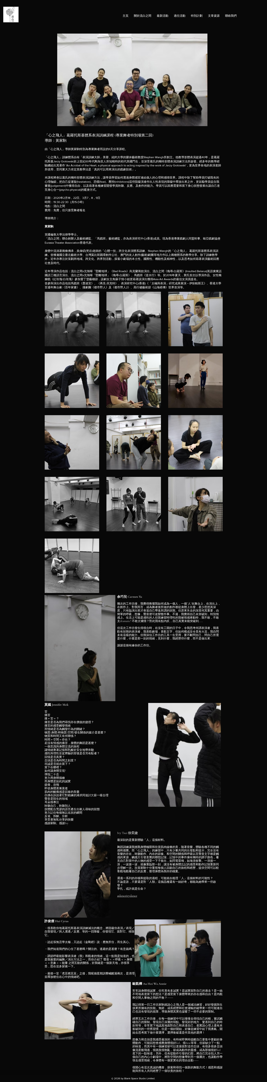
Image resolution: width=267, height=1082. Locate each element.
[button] (196, 16)
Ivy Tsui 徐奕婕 (127, 833)
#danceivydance (127, 896)
